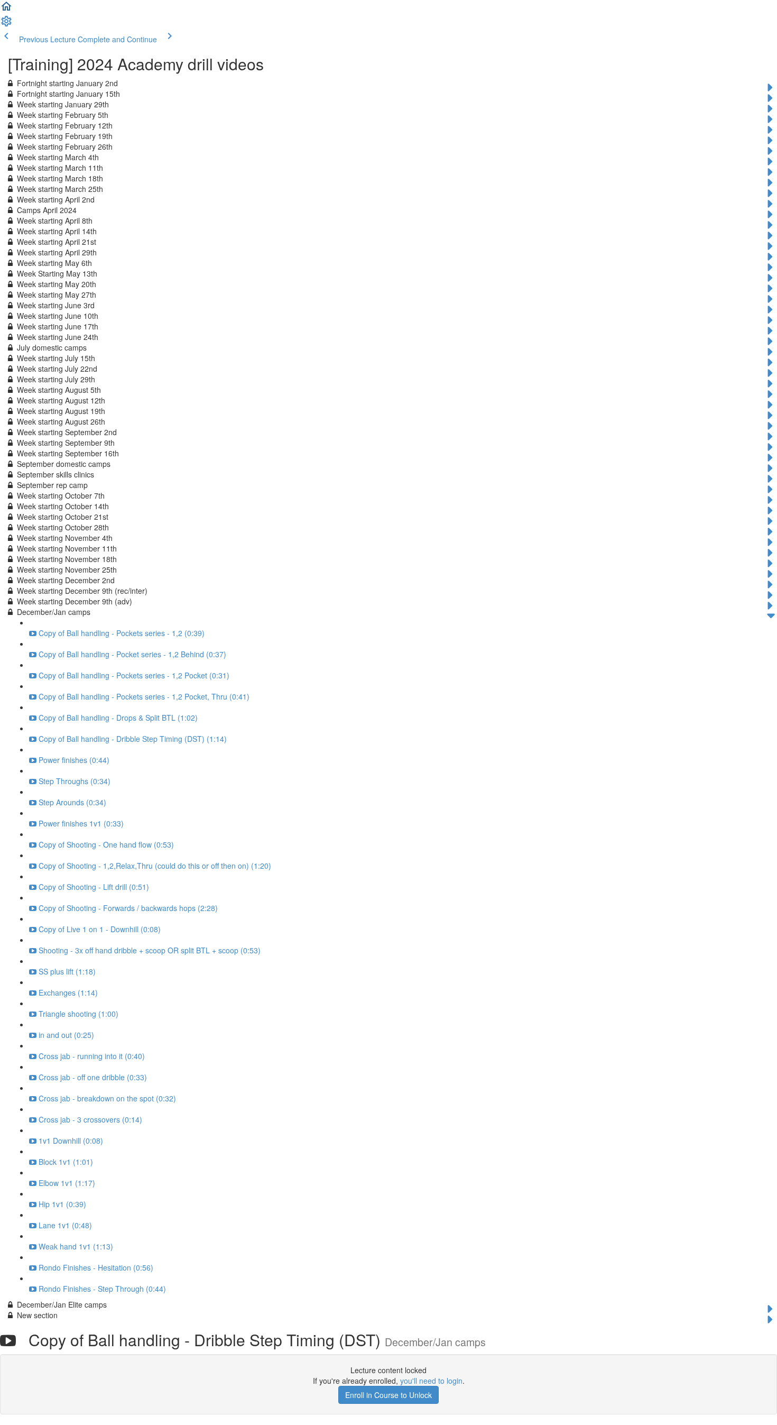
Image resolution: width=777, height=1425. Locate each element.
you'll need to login (431, 1380)
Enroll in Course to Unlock (388, 1395)
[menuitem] (6, 24)
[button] (6, 9)
